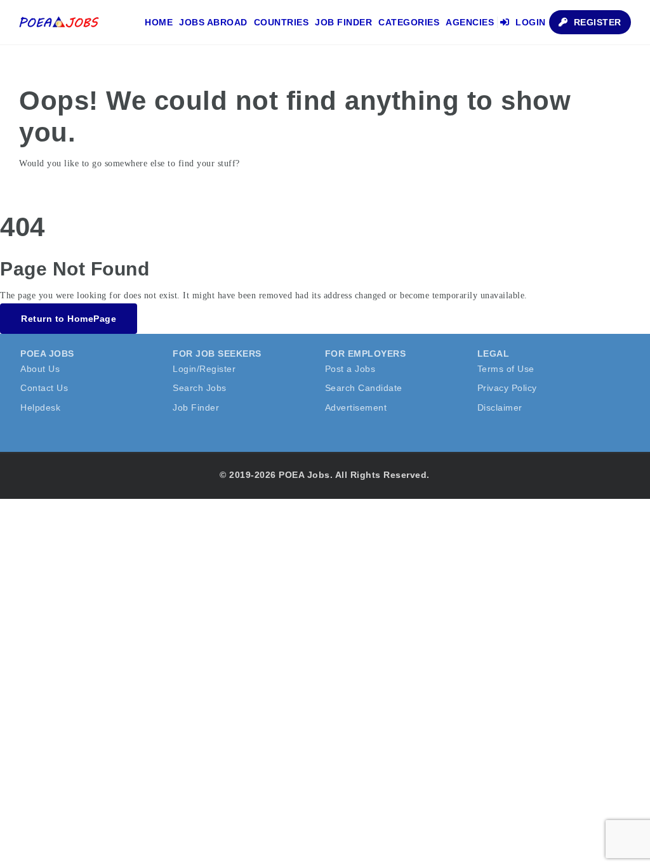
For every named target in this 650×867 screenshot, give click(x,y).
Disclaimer (499, 407)
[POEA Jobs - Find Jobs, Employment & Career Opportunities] (59, 22)
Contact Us (44, 388)
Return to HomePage (68, 319)
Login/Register (204, 369)
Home (159, 22)
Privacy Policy (507, 388)
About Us (40, 369)
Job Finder (343, 22)
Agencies (470, 22)
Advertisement (356, 407)
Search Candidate (363, 388)
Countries (281, 22)
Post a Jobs (350, 369)
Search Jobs (200, 388)
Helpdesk (40, 407)
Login (529, 22)
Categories (408, 22)
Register (596, 22)
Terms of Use (505, 369)
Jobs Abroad (213, 22)
